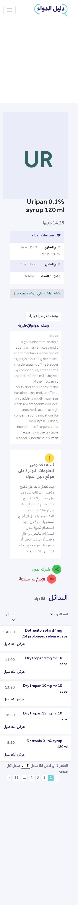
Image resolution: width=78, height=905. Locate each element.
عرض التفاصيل (14, 644)
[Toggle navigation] (9, 10)
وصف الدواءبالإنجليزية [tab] (33, 326)
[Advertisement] (39, 61)
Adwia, (29, 277)
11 (16, 778)
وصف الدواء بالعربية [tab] (43, 316)
